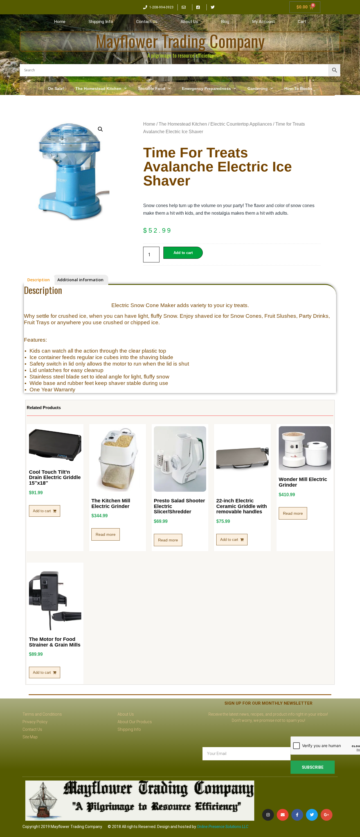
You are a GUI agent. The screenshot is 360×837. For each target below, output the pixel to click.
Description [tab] (38, 279)
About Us (189, 21)
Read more (106, 534)
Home (60, 21)
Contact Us (147, 21)
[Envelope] (283, 815)
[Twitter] (312, 815)
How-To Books (298, 88)
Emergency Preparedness (206, 88)
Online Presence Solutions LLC (222, 826)
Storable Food (151, 88)
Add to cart (183, 253)
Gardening (258, 88)
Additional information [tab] (80, 279)
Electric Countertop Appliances (241, 124)
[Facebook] (297, 815)
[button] (100, 129)
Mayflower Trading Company (180, 40)
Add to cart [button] (42, 511)
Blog (225, 21)
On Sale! (56, 88)
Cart (302, 21)
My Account (263, 21)
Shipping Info (101, 21)
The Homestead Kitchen (98, 88)
